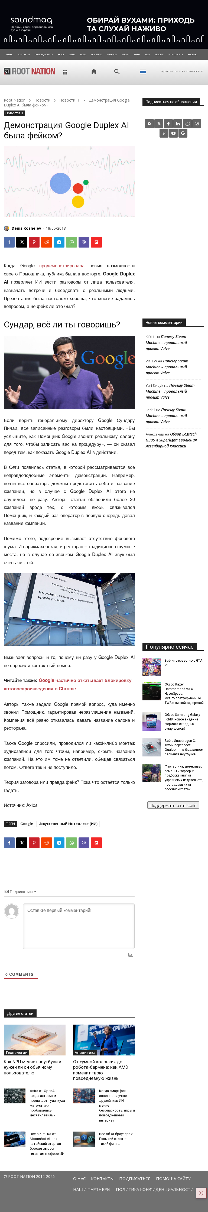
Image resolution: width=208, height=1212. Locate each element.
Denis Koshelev (26, 228)
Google (26, 823)
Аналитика (85, 1052)
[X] (21, 242)
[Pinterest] (34, 242)
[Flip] (96, 242)
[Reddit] (187, 123)
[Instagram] (196, 123)
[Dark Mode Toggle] (201, 1193)
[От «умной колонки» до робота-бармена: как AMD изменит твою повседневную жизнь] (104, 1040)
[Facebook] (9, 242)
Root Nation (14, 100)
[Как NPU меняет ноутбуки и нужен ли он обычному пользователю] (35, 1040)
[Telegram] (59, 242)
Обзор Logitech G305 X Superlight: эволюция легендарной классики (171, 440)
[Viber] (84, 242)
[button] (116, 71)
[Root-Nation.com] (29, 71)
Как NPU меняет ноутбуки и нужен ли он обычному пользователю (32, 1067)
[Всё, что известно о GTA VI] (151, 667)
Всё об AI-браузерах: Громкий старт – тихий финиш (116, 1139)
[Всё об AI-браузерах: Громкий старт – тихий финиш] (84, 1139)
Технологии (16, 1052)
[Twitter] (158, 123)
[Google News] (182, 133)
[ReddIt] (46, 242)
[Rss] (149, 123)
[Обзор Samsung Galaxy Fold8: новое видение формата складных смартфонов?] (151, 721)
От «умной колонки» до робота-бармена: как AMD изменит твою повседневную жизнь (100, 1070)
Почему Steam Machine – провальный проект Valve (166, 342)
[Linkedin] (177, 123)
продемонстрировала (61, 265)
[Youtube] (173, 133)
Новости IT (69, 100)
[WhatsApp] (71, 242)
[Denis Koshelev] (7, 228)
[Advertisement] (173, 228)
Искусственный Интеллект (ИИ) (68, 823)
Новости (42, 100)
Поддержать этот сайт (173, 805)
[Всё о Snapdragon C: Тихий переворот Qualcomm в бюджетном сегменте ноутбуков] (151, 747)
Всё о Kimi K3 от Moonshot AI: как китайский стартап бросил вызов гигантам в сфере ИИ (47, 1144)
